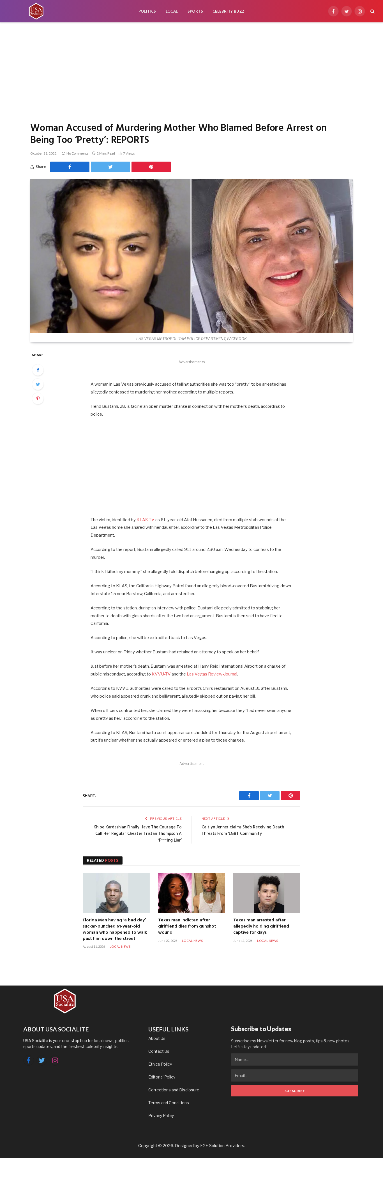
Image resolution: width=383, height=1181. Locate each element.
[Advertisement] (191, 71)
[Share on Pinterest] (151, 167)
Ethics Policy (160, 1064)
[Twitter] (37, 384)
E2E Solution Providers (222, 1145)
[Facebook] (37, 370)
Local (172, 11)
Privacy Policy (161, 1115)
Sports (195, 11)
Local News (120, 946)
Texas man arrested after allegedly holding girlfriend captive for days (261, 926)
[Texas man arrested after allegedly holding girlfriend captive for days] (266, 893)
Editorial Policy (161, 1077)
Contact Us (158, 1051)
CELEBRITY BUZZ (228, 11)
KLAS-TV (145, 519)
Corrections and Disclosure (173, 1089)
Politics (147, 11)
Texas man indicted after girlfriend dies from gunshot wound (187, 926)
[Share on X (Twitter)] (110, 167)
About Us (156, 1038)
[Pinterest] (37, 398)
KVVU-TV (161, 674)
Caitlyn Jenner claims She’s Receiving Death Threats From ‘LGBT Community (243, 830)
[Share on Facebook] (69, 167)
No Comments (77, 153)
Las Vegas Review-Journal (212, 674)
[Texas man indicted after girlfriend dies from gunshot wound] (191, 893)
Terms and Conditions (168, 1102)
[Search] (372, 11)
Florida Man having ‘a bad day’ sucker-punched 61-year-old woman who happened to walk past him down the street (115, 929)
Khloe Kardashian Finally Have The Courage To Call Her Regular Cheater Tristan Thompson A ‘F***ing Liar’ (138, 834)
